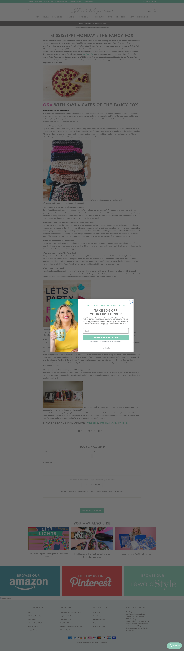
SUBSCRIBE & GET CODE (106, 337)
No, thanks (106, 348)
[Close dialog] (131, 301)
